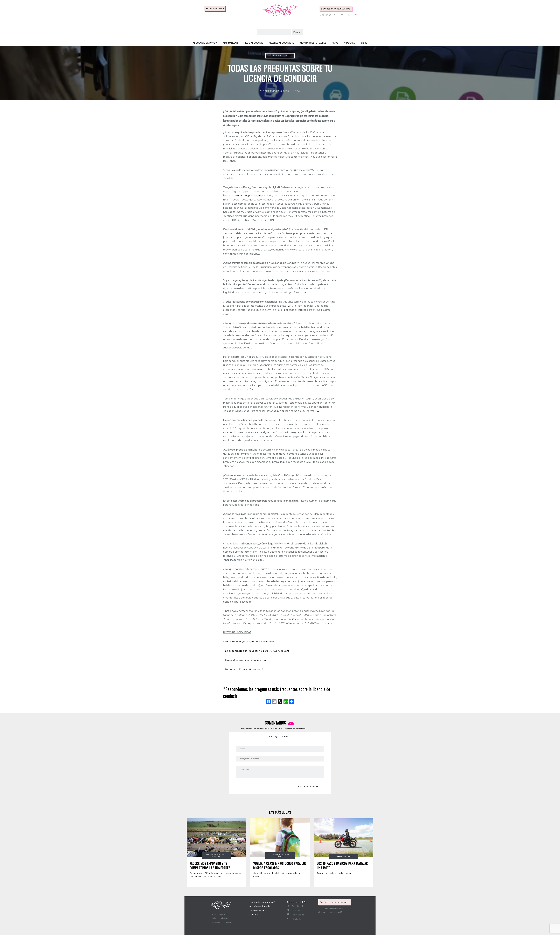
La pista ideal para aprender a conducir (249, 641)
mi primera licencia (260, 906)
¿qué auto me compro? (262, 902)
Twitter (295, 910)
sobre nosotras (258, 910)
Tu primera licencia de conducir (244, 669)
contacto (254, 914)
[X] (280, 702)
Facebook (297, 906)
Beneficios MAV (214, 8)
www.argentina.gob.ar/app (244, 195)
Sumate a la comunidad (335, 8)
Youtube (296, 919)
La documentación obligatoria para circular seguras (257, 651)
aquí (226, 314)
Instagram (297, 914)
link (305, 292)
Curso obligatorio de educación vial (247, 660)
